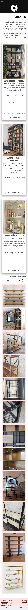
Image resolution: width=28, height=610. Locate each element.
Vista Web (24, 602)
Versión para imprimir (8, 600)
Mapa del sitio (4, 602)
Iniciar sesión (23, 600)
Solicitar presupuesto (14, 118)
